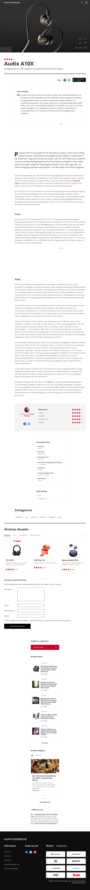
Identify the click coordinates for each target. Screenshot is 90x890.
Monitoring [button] (43, 517)
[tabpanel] (66, 864)
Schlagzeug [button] (52, 517)
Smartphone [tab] (23, 535)
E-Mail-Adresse (9, 611)
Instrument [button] (34, 517)
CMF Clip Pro (39, 560)
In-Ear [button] (27, 517)
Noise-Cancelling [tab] (35, 535)
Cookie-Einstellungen (11, 869)
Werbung (7, 856)
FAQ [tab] (32, 755)
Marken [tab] (50, 845)
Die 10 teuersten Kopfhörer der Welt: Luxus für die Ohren (44, 778)
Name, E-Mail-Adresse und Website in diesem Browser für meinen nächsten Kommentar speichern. (38, 621)
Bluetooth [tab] (7, 535)
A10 (74, 103)
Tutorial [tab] (38, 755)
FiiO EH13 (10, 560)
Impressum (8, 860)
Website (7, 616)
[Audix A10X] (45, 26)
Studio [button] (59, 517)
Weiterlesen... (36, 790)
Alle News (45, 743)
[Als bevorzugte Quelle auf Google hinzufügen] (79, 80)
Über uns (7, 852)
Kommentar (8, 589)
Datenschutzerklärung (11, 864)
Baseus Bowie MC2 (70, 560)
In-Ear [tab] (15, 535)
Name (6, 605)
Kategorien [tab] (61, 845)
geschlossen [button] (19, 517)
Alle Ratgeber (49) (45, 802)
